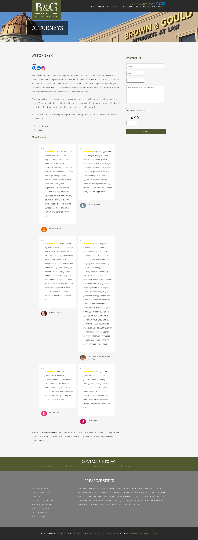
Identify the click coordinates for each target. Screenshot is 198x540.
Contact (160, 7)
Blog (154, 7)
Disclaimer (91, 533)
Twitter (100, 466)
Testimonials (144, 7)
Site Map (100, 533)
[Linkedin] (39, 68)
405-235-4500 (45, 466)
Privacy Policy (112, 533)
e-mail (68, 433)
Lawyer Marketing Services (137, 533)
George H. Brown (41, 126)
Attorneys (115, 7)
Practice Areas (127, 7)
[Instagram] (43, 68)
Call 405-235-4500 (143, 3)
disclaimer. (142, 111)
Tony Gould (38, 130)
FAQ (136, 7)
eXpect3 (154, 533)
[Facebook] (34, 68)
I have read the (136, 111)
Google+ (128, 466)
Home (93, 7)
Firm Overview (103, 7)
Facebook (73, 466)
